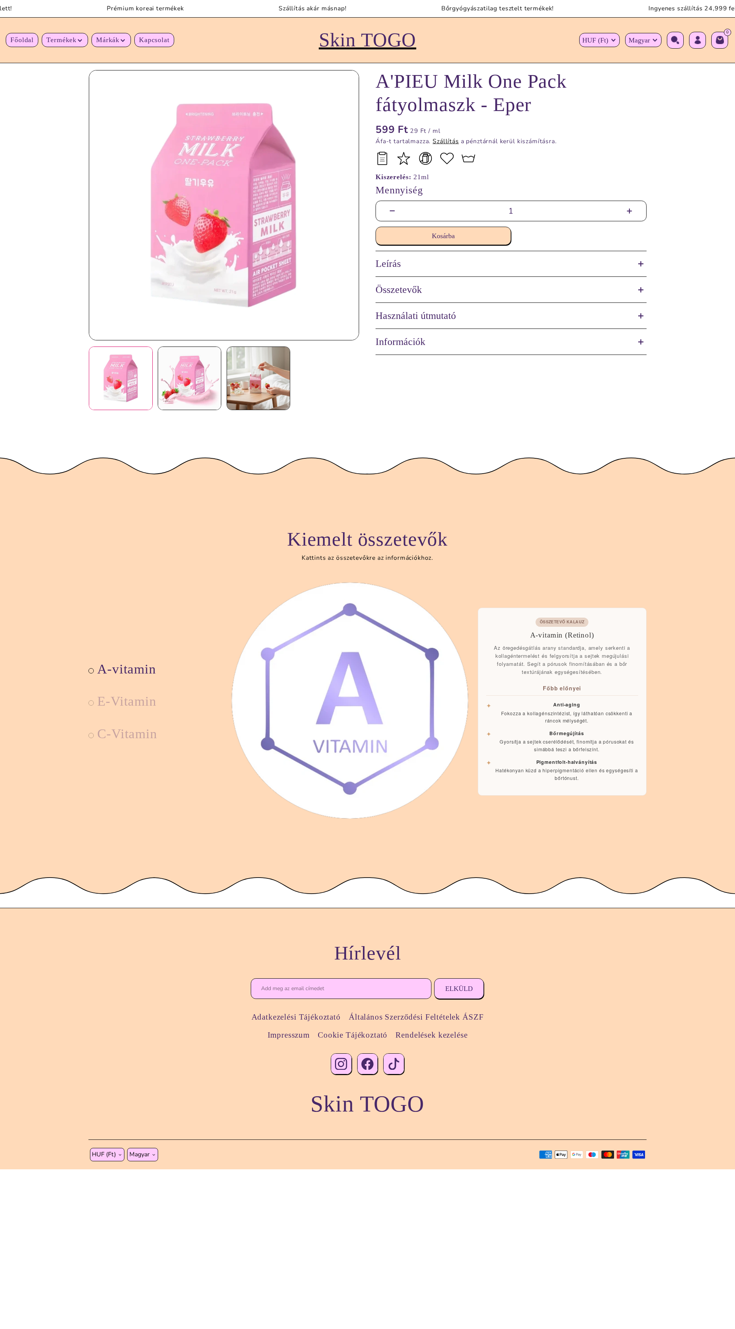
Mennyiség (399, 190)
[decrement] (392, 210)
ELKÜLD (459, 988)
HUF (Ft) (595, 40)
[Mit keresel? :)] (675, 40)
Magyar (639, 40)
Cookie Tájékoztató (352, 1035)
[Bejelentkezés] (697, 40)
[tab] (122, 669)
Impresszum (289, 1035)
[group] (224, 205)
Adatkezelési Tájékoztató (296, 1017)
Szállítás (446, 141)
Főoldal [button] (22, 40)
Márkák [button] (107, 40)
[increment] (629, 210)
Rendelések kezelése (431, 1035)
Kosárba (443, 236)
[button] (65, 40)
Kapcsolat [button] (154, 40)
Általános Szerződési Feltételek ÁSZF (416, 1017)
